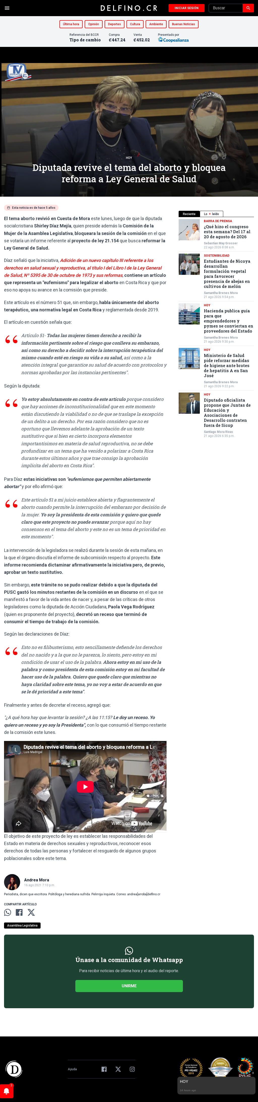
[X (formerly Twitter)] (118, 1069)
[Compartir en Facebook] (19, 912)
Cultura (135, 24)
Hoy (129, 158)
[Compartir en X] (31, 912)
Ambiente (156, 24)
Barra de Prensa (218, 221)
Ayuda (72, 1069)
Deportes (114, 24)
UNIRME (129, 986)
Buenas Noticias (183, 24)
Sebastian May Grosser (221, 243)
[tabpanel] (216, 328)
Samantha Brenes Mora (221, 293)
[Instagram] (132, 1069)
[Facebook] (104, 1069)
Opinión (93, 24)
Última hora (71, 24)
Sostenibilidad (216, 255)
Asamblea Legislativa (22, 925)
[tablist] (216, 214)
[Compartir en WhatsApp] (7, 912)
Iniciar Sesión (187, 8)
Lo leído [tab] (211, 214)
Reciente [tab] (189, 214)
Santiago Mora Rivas (218, 432)
